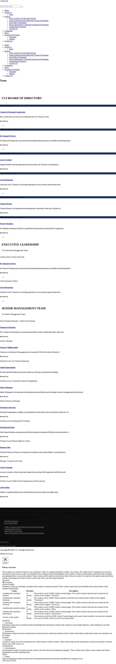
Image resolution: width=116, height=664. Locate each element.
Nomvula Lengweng (8, 408)
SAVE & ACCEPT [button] (9, 661)
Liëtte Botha (5, 487)
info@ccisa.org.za (11, 521)
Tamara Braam (6, 204)
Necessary (8, 582)
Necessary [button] (6, 580)
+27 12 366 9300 (10, 523)
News (7, 33)
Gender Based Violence (17, 27)
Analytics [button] (5, 637)
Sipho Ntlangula (6, 387)
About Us (8, 12)
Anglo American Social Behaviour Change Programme (28, 21)
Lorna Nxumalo (6, 467)
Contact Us (9, 41)
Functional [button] (6, 621)
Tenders (12, 39)
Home (7, 10)
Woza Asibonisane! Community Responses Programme (29, 25)
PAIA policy (4, 542)
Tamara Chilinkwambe (9, 347)
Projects (7, 17)
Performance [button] (6, 629)
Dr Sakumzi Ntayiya (8, 136)
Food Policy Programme (18, 23)
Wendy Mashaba (6, 224)
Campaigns (9, 31)
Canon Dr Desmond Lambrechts (12, 112)
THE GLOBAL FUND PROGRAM (22, 19)
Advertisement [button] (7, 646)
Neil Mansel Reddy (7, 427)
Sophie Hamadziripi (7, 367)
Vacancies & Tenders (12, 35)
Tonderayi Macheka (8, 327)
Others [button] (4, 654)
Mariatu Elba (5, 447)
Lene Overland (6, 160)
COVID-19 (13, 29)
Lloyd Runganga (6, 180)
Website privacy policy (8, 546)
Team (11, 14)
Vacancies (12, 37)
